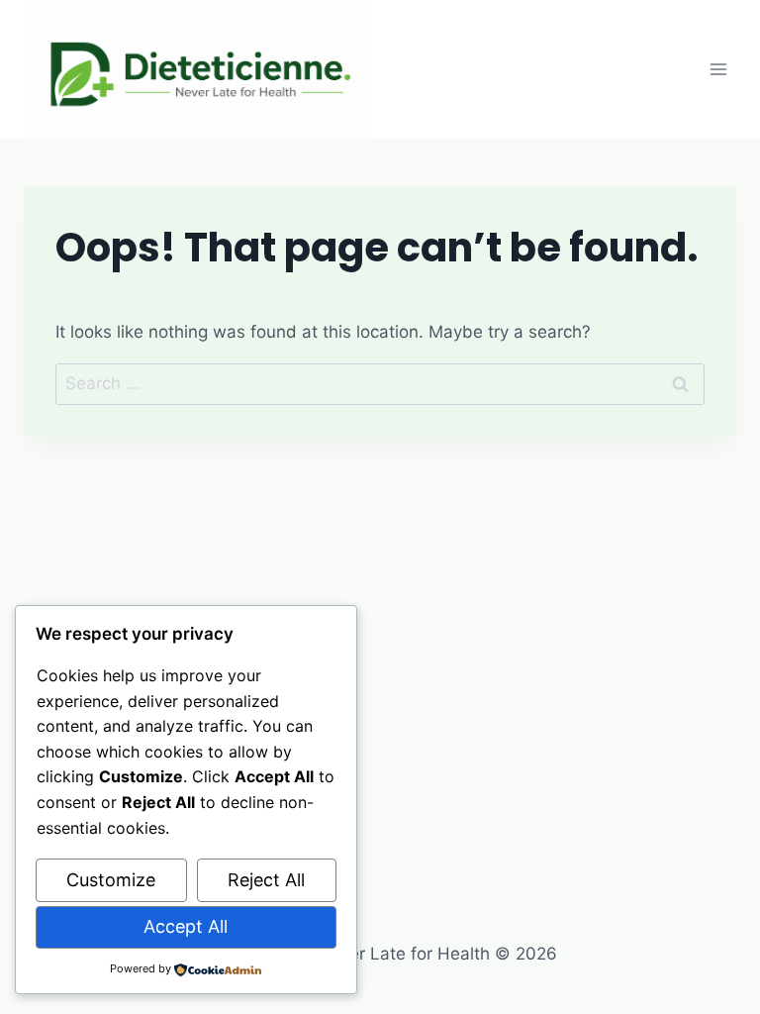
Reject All (266, 879)
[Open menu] (718, 68)
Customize (110, 879)
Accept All (185, 926)
